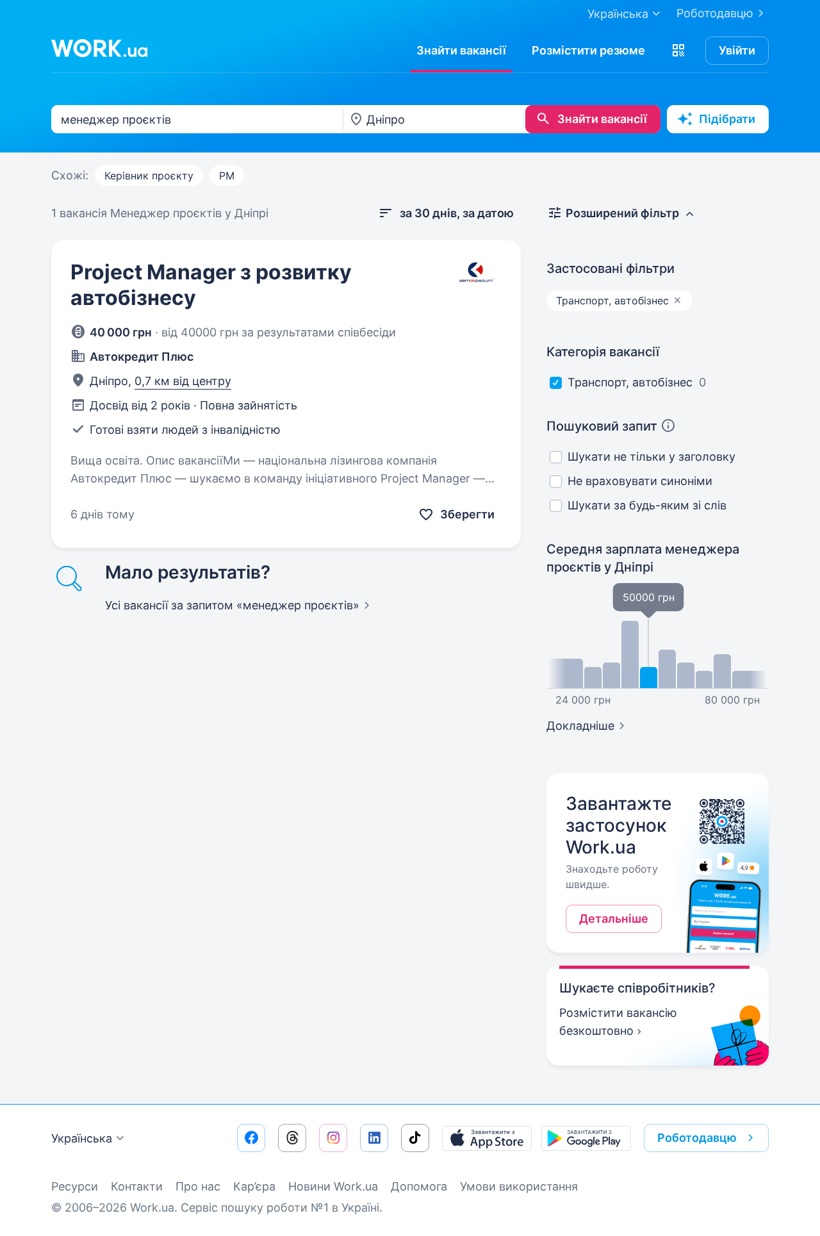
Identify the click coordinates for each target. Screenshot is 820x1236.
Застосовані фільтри (610, 268)
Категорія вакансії (602, 351)
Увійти (737, 50)
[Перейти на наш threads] (292, 1138)
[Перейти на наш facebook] (251, 1138)
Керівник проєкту (148, 175)
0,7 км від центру (183, 381)
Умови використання (519, 1186)
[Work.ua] (99, 48)
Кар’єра (254, 1186)
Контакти (137, 1186)
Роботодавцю (714, 13)
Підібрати (727, 119)
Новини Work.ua (333, 1186)
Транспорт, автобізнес (630, 382)
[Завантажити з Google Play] (586, 1138)
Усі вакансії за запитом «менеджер (232, 605)
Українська (81, 1138)
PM (226, 175)
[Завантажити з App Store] (487, 1138)
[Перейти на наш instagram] (333, 1138)
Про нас (198, 1186)
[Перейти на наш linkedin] (374, 1138)
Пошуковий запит (601, 426)
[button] (678, 50)
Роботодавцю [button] (697, 1137)
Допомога (419, 1186)
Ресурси (74, 1186)
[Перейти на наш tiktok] (415, 1138)
